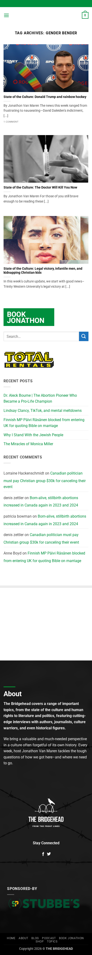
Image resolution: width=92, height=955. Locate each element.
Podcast (49, 938)
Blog (35, 938)
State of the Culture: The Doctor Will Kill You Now (40, 187)
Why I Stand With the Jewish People (33, 435)
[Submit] (83, 336)
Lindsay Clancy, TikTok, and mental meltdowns (43, 410)
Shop (40, 941)
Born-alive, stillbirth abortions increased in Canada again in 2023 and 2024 (41, 502)
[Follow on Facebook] (43, 854)
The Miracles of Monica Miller (28, 444)
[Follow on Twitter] (49, 854)
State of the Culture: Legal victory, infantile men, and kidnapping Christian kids (43, 271)
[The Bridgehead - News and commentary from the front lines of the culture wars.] (46, 15)
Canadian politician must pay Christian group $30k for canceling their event (45, 480)
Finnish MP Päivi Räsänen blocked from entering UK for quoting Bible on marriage (44, 423)
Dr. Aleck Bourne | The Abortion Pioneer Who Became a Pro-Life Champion (40, 398)
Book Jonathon (71, 938)
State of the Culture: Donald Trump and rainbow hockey (45, 97)
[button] (6, 15)
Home (11, 938)
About (23, 938)
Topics (52, 941)
